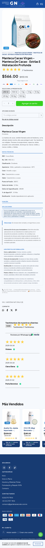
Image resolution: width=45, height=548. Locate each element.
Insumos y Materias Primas (11, 482)
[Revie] (35, 335)
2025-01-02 (9, 380)
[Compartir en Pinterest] (16, 310)
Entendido (38, 544)
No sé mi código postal (10, 119)
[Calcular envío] (41, 115)
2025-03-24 (9, 346)
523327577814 (7, 498)
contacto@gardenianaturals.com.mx (14, 504)
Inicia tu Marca (7, 479)
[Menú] (41, 4)
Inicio (4, 53)
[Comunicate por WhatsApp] (40, 534)
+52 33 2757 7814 (8, 501)
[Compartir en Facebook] (7, 310)
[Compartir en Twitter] (11, 310)
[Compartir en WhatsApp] (3, 310)
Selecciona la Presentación (12, 89)
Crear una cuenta (26, 532)
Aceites (10, 53)
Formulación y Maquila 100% (12, 485)
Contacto (5, 488)
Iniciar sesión (12, 532)
